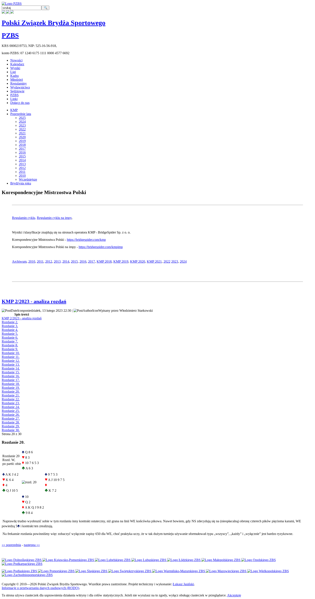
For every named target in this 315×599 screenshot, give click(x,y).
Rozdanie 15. (11, 372)
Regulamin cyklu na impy (54, 218)
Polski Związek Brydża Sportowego (53, 23)
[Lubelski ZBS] (113, 560)
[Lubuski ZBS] (149, 560)
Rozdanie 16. (11, 376)
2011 (22, 172)
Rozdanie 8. (10, 345)
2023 (22, 125)
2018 (22, 145)
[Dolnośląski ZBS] (22, 560)
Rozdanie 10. (11, 353)
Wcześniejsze (28, 179)
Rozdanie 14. (11, 368)
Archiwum (19, 261)
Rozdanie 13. (11, 364)
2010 (22, 175)
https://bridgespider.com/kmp (86, 239)
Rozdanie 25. (11, 411)
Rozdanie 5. (10, 333)
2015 (22, 156)
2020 (22, 137)
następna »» (32, 545)
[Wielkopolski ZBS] (268, 571)
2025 (22, 118)
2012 (22, 168)
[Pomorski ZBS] (56, 571)
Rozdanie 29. (11, 426)
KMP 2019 (120, 261)
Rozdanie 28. (11, 422)
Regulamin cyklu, (24, 218)
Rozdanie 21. (11, 395)
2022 (22, 129)
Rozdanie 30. (11, 430)
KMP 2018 (104, 261)
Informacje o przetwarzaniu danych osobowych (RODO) (40, 588)
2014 (22, 160)
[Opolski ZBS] (258, 560)
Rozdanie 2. (10, 322)
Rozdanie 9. (10, 349)
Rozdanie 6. (10, 337)
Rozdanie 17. (11, 380)
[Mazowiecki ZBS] (226, 571)
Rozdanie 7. (10, 341)
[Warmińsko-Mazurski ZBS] (179, 571)
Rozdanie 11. (11, 357)
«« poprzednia (11, 545)
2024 (22, 121)
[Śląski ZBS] (91, 571)
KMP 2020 (137, 261)
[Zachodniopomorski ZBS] (27, 575)
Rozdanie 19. (11, 387)
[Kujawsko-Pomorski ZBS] (68, 560)
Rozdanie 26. (11, 414)
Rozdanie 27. (11, 418)
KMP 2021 (154, 261)
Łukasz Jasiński (183, 584)
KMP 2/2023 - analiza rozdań (34, 301)
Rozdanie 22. (11, 399)
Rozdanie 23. (11, 403)
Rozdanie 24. (11, 407)
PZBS (10, 35)
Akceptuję (234, 595)
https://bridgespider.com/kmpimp (101, 247)
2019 (22, 141)
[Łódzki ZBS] (184, 560)
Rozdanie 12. (11, 360)
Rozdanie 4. (10, 330)
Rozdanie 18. (11, 384)
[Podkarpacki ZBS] (22, 564)
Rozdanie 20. (11, 391)
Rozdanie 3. (10, 326)
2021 (22, 133)
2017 (22, 148)
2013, (58, 261)
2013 (22, 164)
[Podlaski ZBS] (20, 571)
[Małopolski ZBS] (221, 560)
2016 (22, 152)
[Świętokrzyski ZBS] (130, 571)
